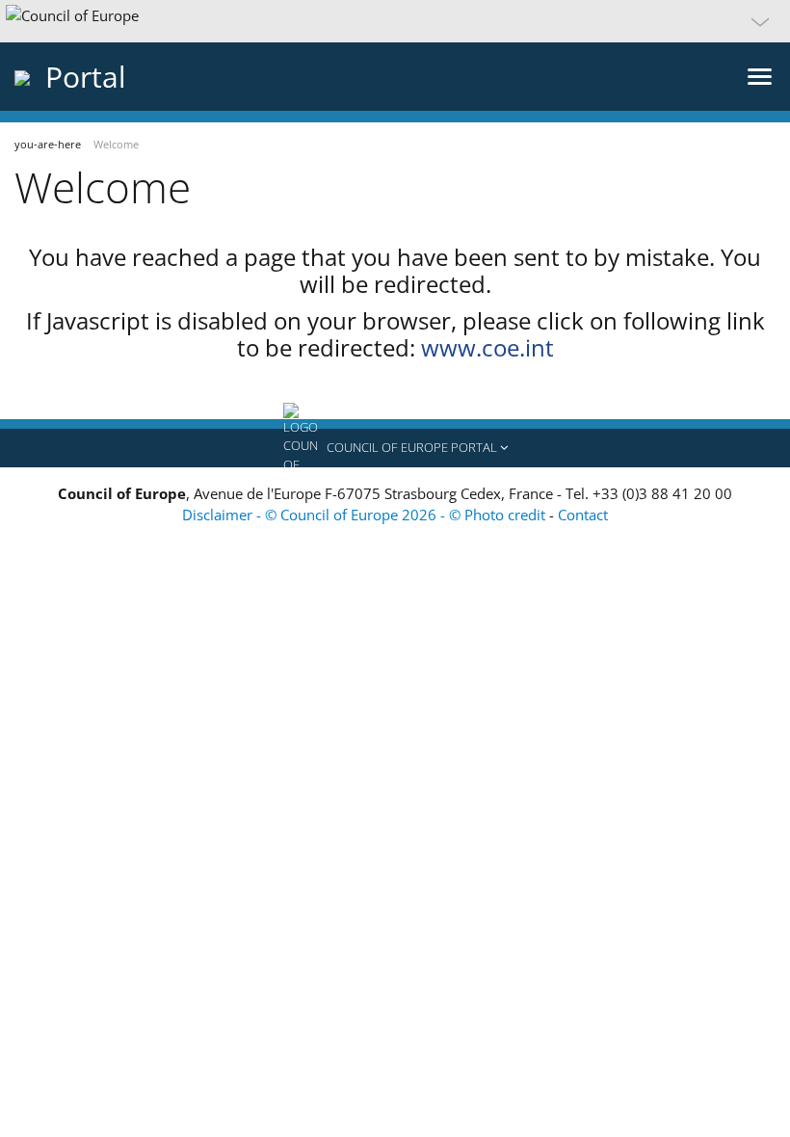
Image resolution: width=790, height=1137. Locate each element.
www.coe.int (487, 347)
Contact (583, 514)
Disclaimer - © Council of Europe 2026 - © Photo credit (365, 514)
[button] (395, 21)
